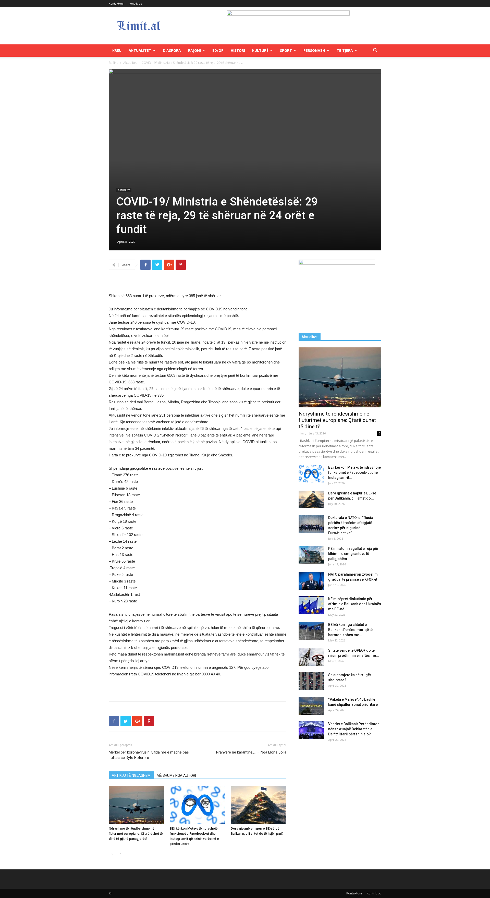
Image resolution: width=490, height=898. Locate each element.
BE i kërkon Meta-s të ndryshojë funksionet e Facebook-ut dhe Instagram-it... (354, 472)
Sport (286, 50)
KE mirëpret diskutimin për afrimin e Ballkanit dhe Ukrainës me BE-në (354, 604)
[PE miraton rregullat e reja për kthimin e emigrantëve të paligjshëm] (311, 555)
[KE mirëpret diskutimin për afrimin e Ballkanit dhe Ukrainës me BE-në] (311, 605)
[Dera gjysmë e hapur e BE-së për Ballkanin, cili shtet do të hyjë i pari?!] (258, 805)
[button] (375, 50)
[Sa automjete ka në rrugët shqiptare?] (311, 681)
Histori (238, 50)
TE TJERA (345, 50)
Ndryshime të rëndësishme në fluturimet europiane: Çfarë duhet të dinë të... (337, 420)
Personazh (314, 50)
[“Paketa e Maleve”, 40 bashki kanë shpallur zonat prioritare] (311, 706)
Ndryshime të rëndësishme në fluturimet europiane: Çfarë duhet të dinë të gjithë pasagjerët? (136, 834)
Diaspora (172, 50)
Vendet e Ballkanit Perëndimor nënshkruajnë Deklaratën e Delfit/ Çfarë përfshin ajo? (353, 729)
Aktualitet (140, 50)
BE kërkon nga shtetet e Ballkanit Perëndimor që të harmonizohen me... (350, 630)
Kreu (116, 50)
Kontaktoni (116, 3)
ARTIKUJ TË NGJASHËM (131, 775)
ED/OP (218, 50)
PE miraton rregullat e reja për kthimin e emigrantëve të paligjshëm (353, 554)
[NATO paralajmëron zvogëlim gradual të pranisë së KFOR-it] (311, 581)
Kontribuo (135, 3)
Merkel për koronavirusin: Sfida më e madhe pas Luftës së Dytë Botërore (149, 755)
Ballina (113, 62)
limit (302, 433)
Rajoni (194, 50)
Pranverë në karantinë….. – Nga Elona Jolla (251, 752)
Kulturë (260, 50)
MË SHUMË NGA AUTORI (176, 775)
